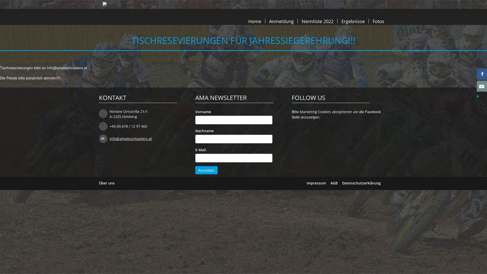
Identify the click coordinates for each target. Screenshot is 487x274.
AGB (334, 183)
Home (254, 21)
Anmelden (206, 170)
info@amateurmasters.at (131, 138)
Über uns (107, 183)
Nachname (204, 130)
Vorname (203, 111)
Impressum (316, 183)
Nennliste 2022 (318, 21)
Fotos (378, 21)
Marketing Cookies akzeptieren (326, 111)
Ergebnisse (353, 21)
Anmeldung (281, 21)
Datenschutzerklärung (361, 183)
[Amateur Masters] (105, 15)
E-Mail (200, 149)
